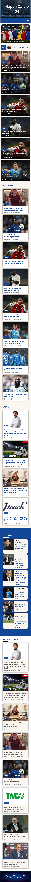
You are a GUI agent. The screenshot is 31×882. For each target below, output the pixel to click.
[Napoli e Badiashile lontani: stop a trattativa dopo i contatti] (15, 224)
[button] (5, 20)
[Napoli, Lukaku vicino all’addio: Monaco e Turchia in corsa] (15, 277)
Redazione (7, 212)
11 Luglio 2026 (17, 523)
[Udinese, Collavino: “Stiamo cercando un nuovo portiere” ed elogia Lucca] (15, 824)
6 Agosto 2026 (7, 179)
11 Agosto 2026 (7, 70)
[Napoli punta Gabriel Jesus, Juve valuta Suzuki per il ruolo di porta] (15, 796)
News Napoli (18, 540)
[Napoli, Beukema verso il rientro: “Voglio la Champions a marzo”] (15, 330)
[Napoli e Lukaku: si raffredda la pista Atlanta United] (15, 383)
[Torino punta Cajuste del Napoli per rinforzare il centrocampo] (15, 357)
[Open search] (28, 21)
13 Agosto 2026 (16, 437)
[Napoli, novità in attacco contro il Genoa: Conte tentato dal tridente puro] (8, 592)
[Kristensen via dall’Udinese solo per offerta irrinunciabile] (15, 851)
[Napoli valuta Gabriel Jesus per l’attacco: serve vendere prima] (15, 250)
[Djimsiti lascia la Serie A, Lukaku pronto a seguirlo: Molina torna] (15, 197)
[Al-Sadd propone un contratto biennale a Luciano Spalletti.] (8, 606)
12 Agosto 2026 (16, 466)
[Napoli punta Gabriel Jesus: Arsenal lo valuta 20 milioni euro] (15, 304)
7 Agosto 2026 (7, 92)
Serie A (4, 62)
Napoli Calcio (8, 523)
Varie (6, 425)
